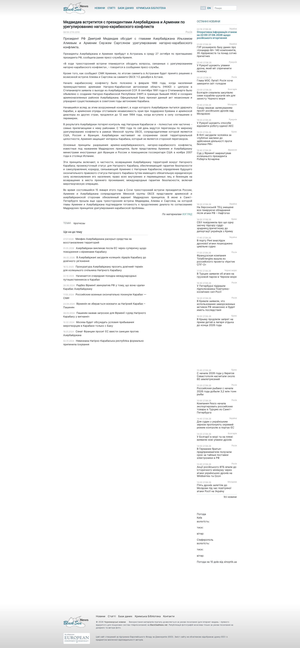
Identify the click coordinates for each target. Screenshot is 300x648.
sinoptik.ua (230, 561)
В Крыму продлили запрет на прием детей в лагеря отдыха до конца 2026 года (215, 322)
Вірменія (232, 150)
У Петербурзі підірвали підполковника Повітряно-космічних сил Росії (213, 288)
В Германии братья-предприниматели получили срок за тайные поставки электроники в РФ (214, 453)
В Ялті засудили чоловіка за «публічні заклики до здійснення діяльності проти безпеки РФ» (214, 139)
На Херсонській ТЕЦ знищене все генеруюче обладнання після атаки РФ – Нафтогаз (215, 210)
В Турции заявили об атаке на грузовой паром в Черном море (217, 275)
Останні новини (208, 21)
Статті (111, 8)
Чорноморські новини (115, 622)
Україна (233, 29)
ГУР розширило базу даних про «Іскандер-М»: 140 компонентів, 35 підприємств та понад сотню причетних (217, 52)
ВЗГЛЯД (187, 214)
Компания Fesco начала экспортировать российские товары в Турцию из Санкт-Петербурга (215, 408)
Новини (100, 8)
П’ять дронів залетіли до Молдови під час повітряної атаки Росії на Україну (214, 488)
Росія (189, 31)
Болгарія (232, 89)
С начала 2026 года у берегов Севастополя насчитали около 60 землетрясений (216, 376)
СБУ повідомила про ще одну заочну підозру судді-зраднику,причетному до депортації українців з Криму (215, 227)
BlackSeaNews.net (159, 625)
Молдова (232, 104)
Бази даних (126, 8)
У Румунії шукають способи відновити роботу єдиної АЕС (215, 124)
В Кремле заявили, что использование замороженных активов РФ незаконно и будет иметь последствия (216, 305)
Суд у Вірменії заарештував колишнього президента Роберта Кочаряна (214, 156)
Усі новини (230, 496)
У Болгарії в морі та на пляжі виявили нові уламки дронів (215, 438)
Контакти (169, 616)
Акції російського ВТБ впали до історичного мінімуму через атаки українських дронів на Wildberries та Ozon (216, 471)
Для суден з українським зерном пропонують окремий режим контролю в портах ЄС (215, 424)
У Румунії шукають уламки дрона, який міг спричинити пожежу (214, 68)
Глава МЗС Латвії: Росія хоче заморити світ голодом (215, 82)
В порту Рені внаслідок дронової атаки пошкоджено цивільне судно (215, 243)
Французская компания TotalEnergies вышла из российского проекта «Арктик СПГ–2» (216, 260)
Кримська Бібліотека (151, 8)
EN (209, 8)
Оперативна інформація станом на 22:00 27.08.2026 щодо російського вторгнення (217, 34)
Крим (234, 132)
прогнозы (79, 223)
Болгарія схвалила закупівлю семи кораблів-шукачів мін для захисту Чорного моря (216, 95)
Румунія (233, 62)
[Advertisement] (172, 280)
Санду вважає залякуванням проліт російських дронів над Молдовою (215, 110)
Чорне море (230, 270)
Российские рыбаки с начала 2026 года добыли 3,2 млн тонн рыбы (216, 391)
